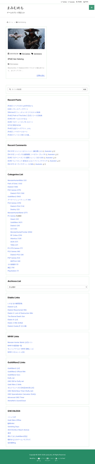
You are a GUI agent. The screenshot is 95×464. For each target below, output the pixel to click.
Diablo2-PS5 (17, 193)
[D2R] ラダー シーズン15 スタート (20, 122)
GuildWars (16, 222)
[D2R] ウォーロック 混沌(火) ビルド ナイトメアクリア (27, 161)
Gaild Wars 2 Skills (14, 384)
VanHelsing (38, 54)
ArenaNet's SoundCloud (17, 401)
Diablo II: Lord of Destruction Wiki (20, 313)
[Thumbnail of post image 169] (26, 38)
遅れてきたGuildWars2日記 (17, 436)
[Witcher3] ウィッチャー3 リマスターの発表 (24, 112)
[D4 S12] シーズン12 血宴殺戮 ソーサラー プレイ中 (26, 154)
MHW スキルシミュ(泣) (16, 352)
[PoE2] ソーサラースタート (18, 132)
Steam (14, 219)
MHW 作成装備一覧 (15, 346)
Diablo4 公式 (12, 307)
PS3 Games (14, 251)
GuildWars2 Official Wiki (16, 371)
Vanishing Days (13, 427)
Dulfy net (11, 378)
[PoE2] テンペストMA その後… (19, 135)
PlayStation (13, 271)
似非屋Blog (12, 443)
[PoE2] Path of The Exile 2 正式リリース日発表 (25, 115)
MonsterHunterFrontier (21, 232)
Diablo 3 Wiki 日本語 (15, 323)
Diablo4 (13, 187)
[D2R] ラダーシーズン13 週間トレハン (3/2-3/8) (25, 158)
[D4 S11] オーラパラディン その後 (20, 164)
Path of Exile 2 (15, 184)
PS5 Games (14, 190)
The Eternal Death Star (16, 316)
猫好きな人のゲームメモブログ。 (20, 439)
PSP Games (14, 258)
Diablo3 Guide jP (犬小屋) (17, 326)
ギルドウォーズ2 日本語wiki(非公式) (21, 388)
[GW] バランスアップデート (18, 109)
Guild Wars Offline (14, 420)
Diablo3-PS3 (17, 255)
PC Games (12, 216)
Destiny (15, 209)
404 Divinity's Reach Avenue (18, 430)
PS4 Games (26, 54)
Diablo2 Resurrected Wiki (17, 310)
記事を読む (41, 75)
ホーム (11, 22)
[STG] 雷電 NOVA (14, 125)
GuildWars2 (14, 196)
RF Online (16, 235)
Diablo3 (15, 226)
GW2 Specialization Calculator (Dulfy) (22, 394)
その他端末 (13, 264)
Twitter (64, 2)
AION (14, 242)
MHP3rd (15, 261)
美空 (9, 433)
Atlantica (15, 238)
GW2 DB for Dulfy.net (16, 381)
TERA (14, 245)
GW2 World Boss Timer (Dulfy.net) (20, 391)
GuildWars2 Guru (14, 375)
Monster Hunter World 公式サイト (20, 342)
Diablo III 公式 (13, 320)
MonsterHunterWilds (17, 180)
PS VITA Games (15, 248)
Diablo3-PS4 (17, 206)
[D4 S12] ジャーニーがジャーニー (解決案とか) (25, 151)
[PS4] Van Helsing (16, 59)
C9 (13, 229)
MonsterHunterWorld (18, 213)
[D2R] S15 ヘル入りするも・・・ (20, 119)
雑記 (11, 268)
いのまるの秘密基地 (15, 303)
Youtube (72, 2)
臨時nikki (11, 423)
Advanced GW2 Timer (16, 397)
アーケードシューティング (19, 200)
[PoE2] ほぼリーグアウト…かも (19, 128)
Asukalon (48, 151)
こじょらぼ (12, 417)
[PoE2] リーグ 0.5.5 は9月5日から (20, 106)
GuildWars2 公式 (14, 368)
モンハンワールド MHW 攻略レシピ (21, 349)
